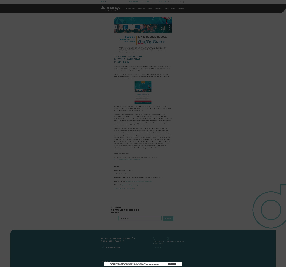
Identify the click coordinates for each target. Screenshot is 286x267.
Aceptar (172, 264)
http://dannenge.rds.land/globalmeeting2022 (127, 159)
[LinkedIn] (163, 2)
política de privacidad (154, 264)
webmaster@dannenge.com (148, 2)
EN (103, 2)
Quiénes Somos (130, 8)
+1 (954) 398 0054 (133, 2)
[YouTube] (165, 2)
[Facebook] (159, 2)
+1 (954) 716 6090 (130, 188)
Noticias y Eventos (170, 8)
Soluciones (141, 8)
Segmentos (158, 8)
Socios (150, 8)
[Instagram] (161, 2)
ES (105, 2)
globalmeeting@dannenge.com (132, 185)
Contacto (181, 8)
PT (101, 2)
